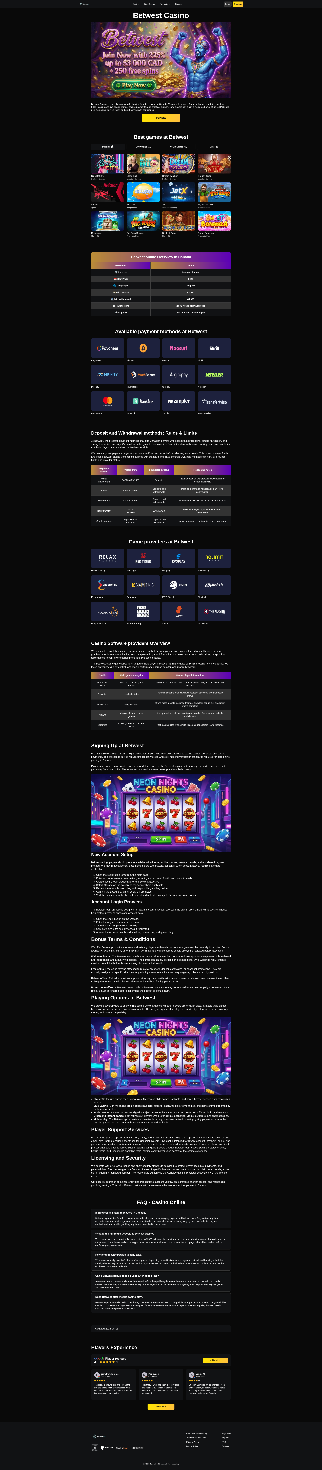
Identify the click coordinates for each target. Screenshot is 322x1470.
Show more (161, 1407)
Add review (215, 1360)
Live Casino (141, 147)
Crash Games (176, 147)
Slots (212, 147)
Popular (106, 147)
